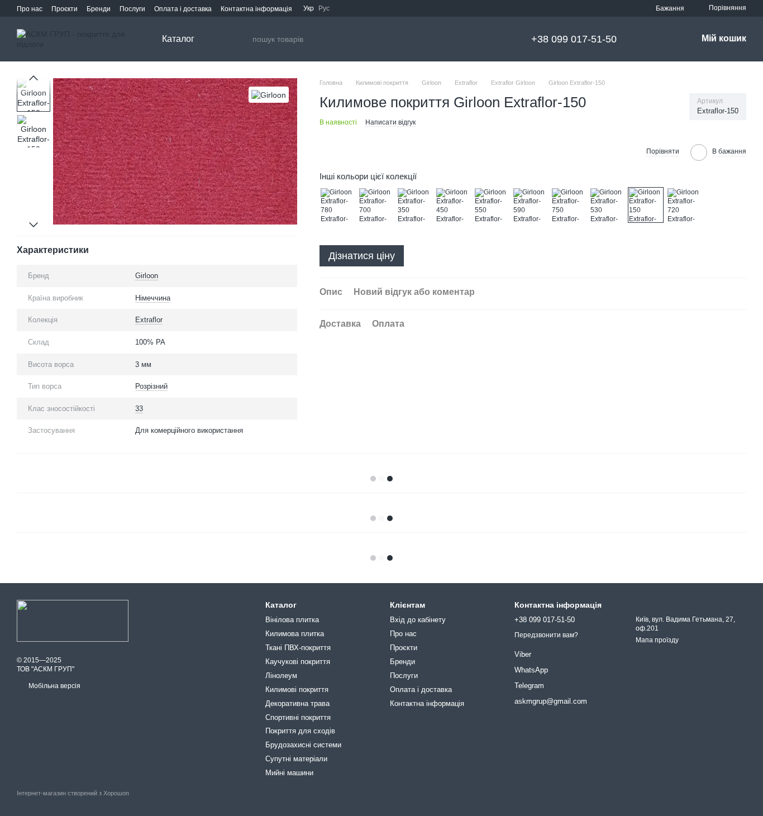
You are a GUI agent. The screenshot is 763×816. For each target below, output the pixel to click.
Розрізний (151, 386)
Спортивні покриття (298, 717)
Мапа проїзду (657, 640)
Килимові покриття (296, 689)
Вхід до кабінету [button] (418, 619)
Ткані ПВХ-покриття (298, 647)
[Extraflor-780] (337, 205)
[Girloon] (269, 95)
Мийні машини (289, 773)
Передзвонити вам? (546, 635)
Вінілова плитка (292, 619)
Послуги (132, 9)
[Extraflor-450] (453, 205)
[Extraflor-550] (491, 205)
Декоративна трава (297, 703)
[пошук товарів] (243, 39)
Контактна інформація (256, 9)
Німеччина (152, 298)
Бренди (99, 9)
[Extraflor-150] (646, 205)
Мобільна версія (53, 686)
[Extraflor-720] (684, 205)
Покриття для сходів (300, 731)
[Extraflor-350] (414, 205)
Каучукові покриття (297, 661)
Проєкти (64, 9)
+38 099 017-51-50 (574, 39)
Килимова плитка (294, 633)
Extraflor (149, 320)
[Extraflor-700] (376, 205)
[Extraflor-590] (530, 205)
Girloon (146, 275)
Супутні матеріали (296, 759)
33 (139, 408)
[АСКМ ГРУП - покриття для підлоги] (72, 620)
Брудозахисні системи (303, 745)
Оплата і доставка (183, 9)
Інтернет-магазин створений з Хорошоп (73, 793)
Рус (324, 8)
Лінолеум (281, 675)
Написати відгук (390, 122)
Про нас (29, 9)
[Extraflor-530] (607, 205)
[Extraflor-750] (568, 205)
